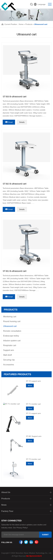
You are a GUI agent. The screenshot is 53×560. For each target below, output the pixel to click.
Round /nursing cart (11, 321)
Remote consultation (12, 331)
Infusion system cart (11, 341)
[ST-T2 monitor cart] (13, 468)
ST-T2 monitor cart (33, 459)
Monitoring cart (9, 317)
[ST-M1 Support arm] (13, 445)
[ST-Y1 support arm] (13, 422)
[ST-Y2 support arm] (13, 390)
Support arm (8, 350)
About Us (5, 492)
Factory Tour (7, 511)
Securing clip (9, 360)
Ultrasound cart (10, 326)
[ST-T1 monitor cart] (13, 404)
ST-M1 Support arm (33, 436)
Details (22, 122)
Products (28, 24)
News (4, 505)
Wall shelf (7, 355)
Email (10, 122)
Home (21, 24)
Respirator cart (9, 345)
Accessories (8, 365)
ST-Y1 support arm (33, 413)
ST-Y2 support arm (33, 381)
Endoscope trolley (11, 336)
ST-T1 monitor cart (33, 404)
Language (41, 4)
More (30, 385)
